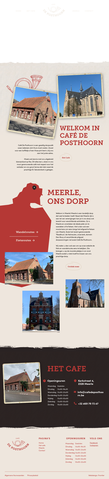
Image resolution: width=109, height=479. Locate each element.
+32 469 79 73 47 (88, 403)
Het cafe (31, 11)
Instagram (94, 445)
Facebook (94, 442)
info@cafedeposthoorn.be (90, 394)
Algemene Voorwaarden (14, 475)
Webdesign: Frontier (96, 475)
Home (18, 11)
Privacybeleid (32, 475)
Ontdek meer (73, 266)
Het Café (66, 158)
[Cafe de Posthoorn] (54, 11)
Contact (89, 11)
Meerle (76, 11)
